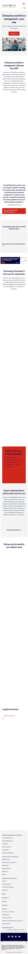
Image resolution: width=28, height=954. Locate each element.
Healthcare (4, 871)
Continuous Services (7, 917)
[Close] (26, 943)
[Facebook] (15, 936)
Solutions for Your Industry (10, 856)
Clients (4, 909)
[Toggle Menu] (23, 3)
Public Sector (5, 865)
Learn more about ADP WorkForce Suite (10, 211)
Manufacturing (5, 859)
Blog (3, 894)
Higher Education (6, 868)
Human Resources (6, 884)
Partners (4, 905)
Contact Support (6, 923)
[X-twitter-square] (12, 936)
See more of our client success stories (13, 244)
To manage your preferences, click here (15, 929)
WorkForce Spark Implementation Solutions (12, 920)
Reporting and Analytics (7, 853)
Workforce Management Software (12, 835)
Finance (4, 881)
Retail (3, 874)
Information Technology (7, 887)
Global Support (5, 914)
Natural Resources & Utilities (9, 862)
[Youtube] (19, 936)
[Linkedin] (8, 936)
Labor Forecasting (6, 847)
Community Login (7, 927)
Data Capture (5, 849)
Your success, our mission (8, 911)
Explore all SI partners (13, 530)
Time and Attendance (7, 837)
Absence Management (7, 841)
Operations (4, 890)
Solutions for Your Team (9, 878)
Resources (5, 897)
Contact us (13, 33)
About (4, 901)
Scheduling (4, 843)
